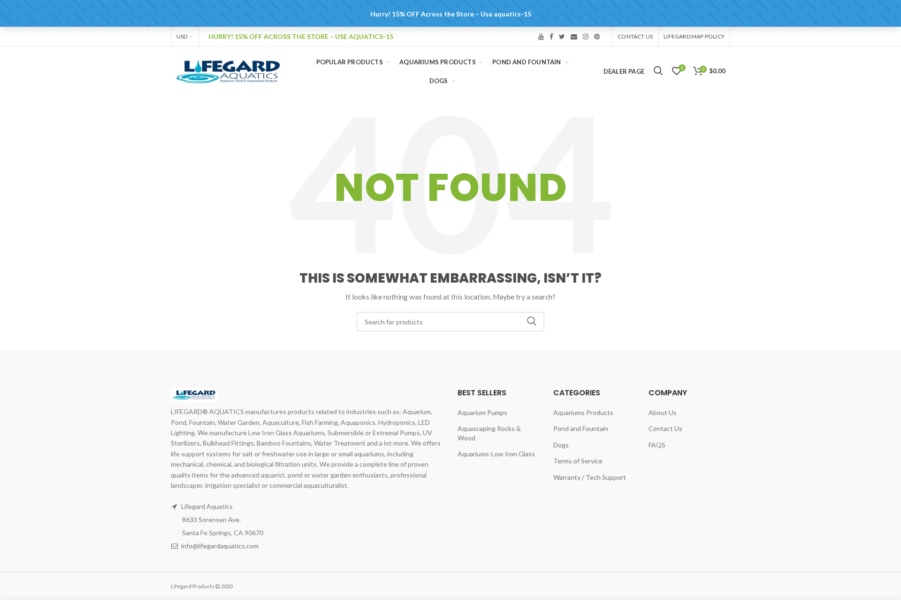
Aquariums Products (583, 412)
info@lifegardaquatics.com (220, 546)
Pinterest (597, 37)
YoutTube (541, 37)
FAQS (657, 445)
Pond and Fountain (580, 428)
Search (531, 321)
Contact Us (635, 36)
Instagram (585, 37)
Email (574, 37)
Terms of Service (578, 461)
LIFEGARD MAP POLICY (694, 36)
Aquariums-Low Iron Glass (496, 454)
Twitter (562, 37)
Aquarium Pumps (482, 412)
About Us (663, 412)
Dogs (561, 445)
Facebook (551, 37)
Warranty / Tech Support (589, 477)
